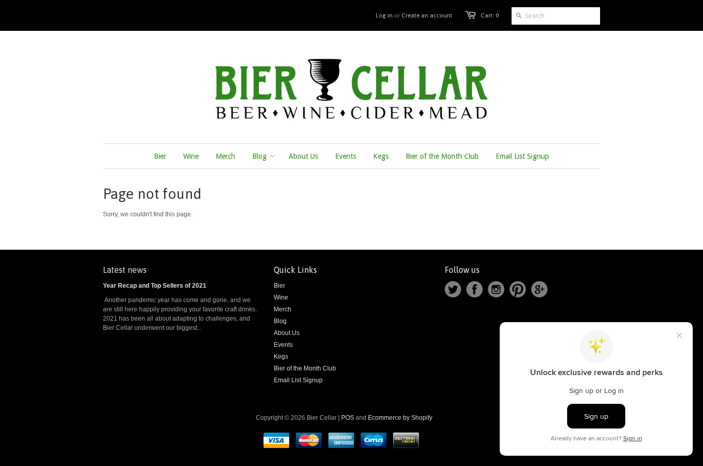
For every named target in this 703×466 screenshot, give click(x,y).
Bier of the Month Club (305, 368)
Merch (282, 309)
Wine (281, 297)
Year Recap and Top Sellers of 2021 (154, 285)
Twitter (453, 289)
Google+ (539, 289)
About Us (287, 333)
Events (283, 344)
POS (347, 417)
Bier (279, 285)
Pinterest (517, 289)
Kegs (281, 356)
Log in (384, 15)
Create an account (426, 15)
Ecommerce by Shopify (400, 417)
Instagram (496, 289)
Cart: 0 (490, 15)
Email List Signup (298, 380)
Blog (280, 321)
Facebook (474, 289)
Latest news (125, 269)
